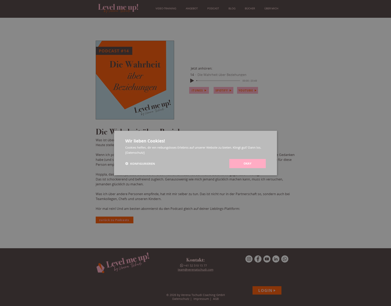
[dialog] (195, 153)
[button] (140, 164)
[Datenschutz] (135, 152)
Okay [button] (248, 163)
